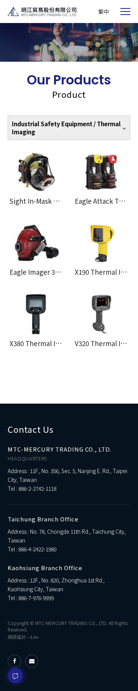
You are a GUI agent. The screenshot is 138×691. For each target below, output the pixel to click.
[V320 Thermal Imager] (101, 314)
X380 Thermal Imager (42, 343)
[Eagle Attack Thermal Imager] (101, 172)
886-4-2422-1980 (37, 549)
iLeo (34, 636)
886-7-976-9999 (36, 598)
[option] (69, 42)
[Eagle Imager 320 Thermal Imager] (36, 243)
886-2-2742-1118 (37, 488)
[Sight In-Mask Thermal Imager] (36, 172)
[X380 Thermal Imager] (36, 314)
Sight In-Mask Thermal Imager (56, 201)
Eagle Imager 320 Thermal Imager (61, 272)
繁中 (103, 11)
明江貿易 (42, 11)
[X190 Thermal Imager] (101, 243)
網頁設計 (17, 636)
